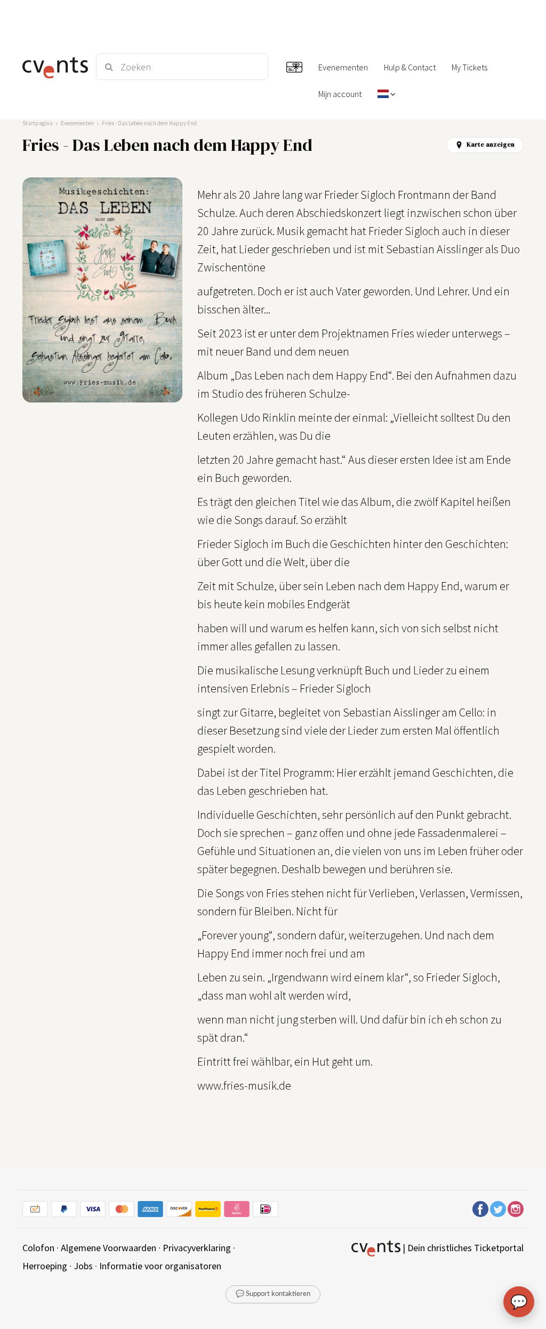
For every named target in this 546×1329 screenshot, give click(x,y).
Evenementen (77, 123)
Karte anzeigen (491, 144)
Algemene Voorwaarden (108, 1248)
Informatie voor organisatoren (160, 1266)
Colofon (38, 1248)
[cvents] (53, 66)
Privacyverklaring (197, 1248)
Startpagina (37, 123)
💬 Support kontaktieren (273, 1294)
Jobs (83, 1266)
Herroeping (44, 1266)
